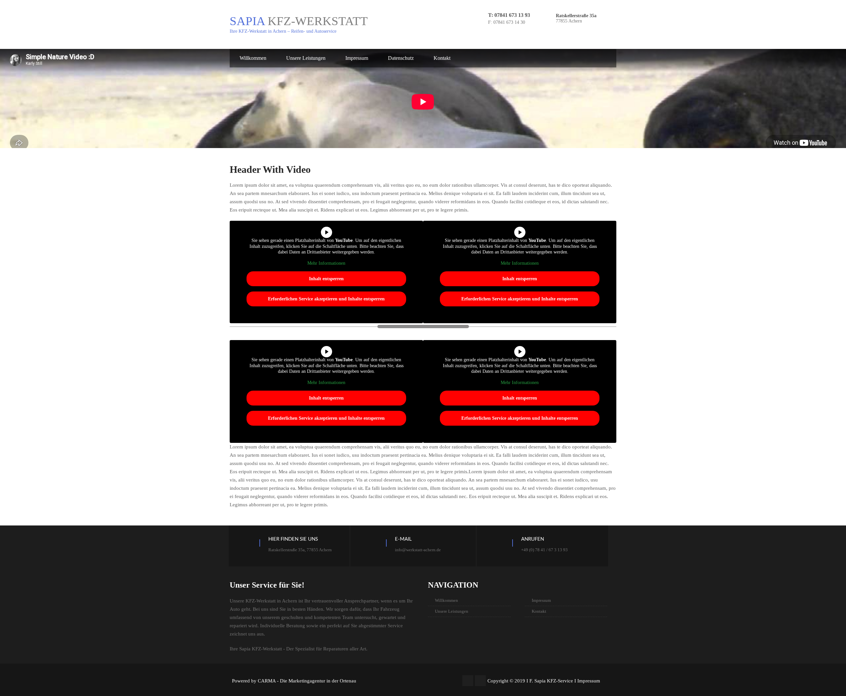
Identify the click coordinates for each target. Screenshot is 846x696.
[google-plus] (480, 680)
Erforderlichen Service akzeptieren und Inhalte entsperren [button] (326, 298)
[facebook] (467, 680)
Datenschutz (401, 58)
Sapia (299, 21)
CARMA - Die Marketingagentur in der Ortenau (307, 680)
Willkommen (253, 58)
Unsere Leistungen (306, 58)
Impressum (356, 58)
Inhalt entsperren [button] (326, 278)
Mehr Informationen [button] (326, 263)
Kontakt (442, 58)
